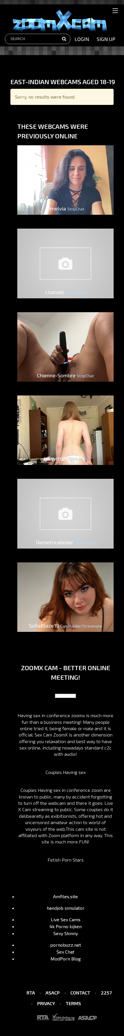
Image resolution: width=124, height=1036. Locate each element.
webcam (57, 803)
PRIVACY (46, 1003)
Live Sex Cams (65, 919)
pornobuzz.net (65, 945)
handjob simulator (65, 908)
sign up (106, 39)
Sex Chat (65, 951)
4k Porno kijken (65, 926)
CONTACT (80, 992)
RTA (31, 992)
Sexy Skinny (65, 933)
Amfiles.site (65, 896)
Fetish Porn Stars (66, 859)
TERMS (73, 1003)
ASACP (53, 992)
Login (81, 39)
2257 (106, 992)
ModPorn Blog (65, 958)
